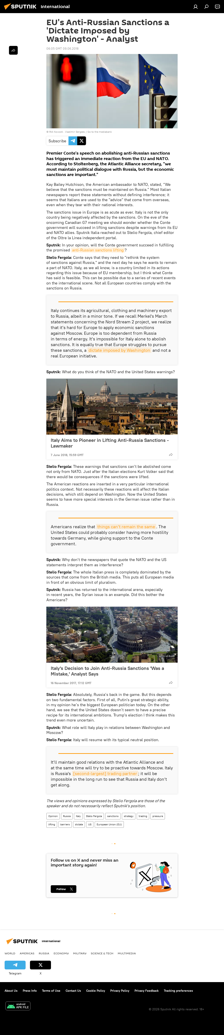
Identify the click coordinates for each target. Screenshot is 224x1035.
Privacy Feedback (147, 991)
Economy (61, 953)
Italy (78, 816)
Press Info (30, 991)
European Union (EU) (109, 824)
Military (79, 953)
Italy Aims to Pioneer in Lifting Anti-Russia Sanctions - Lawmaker (110, 443)
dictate (79, 824)
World (10, 953)
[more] (170, 454)
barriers (65, 824)
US (89, 824)
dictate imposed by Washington (119, 350)
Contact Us (73, 991)
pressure (157, 816)
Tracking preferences (178, 991)
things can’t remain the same (126, 526)
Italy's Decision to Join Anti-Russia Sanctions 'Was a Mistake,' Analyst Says (107, 671)
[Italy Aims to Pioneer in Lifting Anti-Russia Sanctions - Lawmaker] (112, 407)
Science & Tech (102, 953)
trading (143, 816)
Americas (27, 953)
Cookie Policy (95, 991)
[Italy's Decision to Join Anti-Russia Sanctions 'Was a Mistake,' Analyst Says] (112, 635)
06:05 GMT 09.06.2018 (62, 49)
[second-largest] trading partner (105, 773)
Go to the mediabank (100, 131)
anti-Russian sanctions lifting (98, 250)
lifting (51, 824)
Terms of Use (51, 991)
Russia (67, 816)
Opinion (53, 816)
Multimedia (127, 953)
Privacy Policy (119, 991)
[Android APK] (18, 1006)
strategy (128, 816)
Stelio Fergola (94, 816)
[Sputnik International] (21, 10)
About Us (11, 991)
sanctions (113, 816)
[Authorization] (195, 6)
